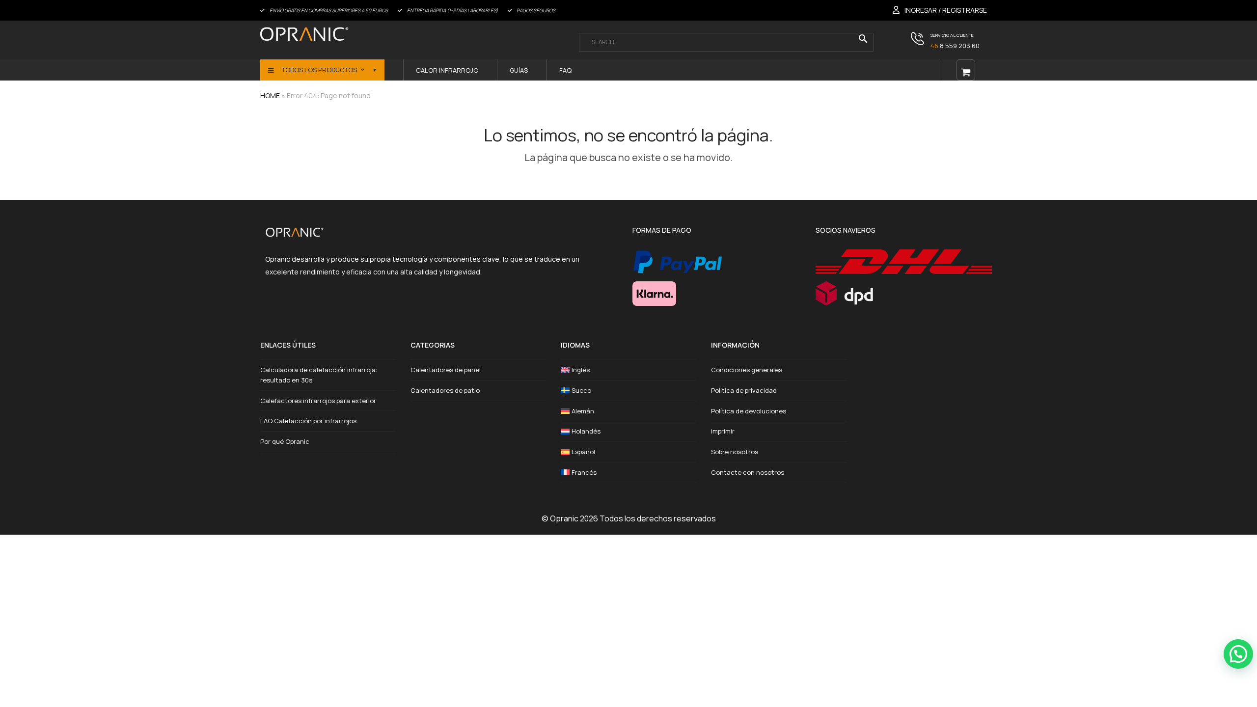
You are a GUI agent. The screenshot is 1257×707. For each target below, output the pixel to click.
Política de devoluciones (748, 411)
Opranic (564, 518)
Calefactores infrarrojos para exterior (318, 400)
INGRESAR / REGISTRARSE (945, 10)
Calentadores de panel (445, 369)
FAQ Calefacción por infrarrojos (308, 420)
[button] (1238, 654)
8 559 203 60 (955, 45)
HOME (270, 95)
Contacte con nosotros (747, 472)
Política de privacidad (744, 390)
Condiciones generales (746, 369)
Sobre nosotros (734, 451)
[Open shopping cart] (965, 70)
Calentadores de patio (445, 390)
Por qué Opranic (284, 441)
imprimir (723, 431)
